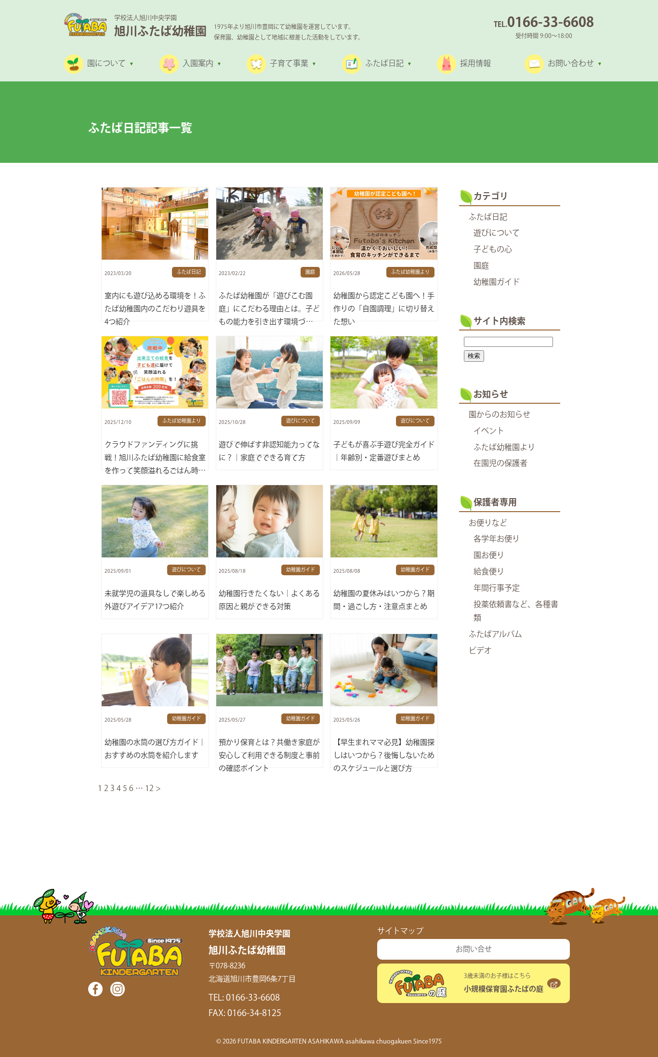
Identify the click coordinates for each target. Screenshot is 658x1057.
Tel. (544, 25)
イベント (489, 431)
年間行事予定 (497, 588)
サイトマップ (400, 931)
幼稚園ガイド (497, 282)
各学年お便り (497, 539)
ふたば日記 (488, 217)
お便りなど (488, 523)
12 (149, 788)
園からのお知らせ (499, 415)
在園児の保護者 (500, 463)
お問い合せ (474, 949)
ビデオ (480, 651)
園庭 (481, 266)
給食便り (489, 572)
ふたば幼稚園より (504, 447)
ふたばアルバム (495, 634)
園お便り (489, 555)
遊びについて (497, 233)
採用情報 (475, 63)
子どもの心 (493, 249)
